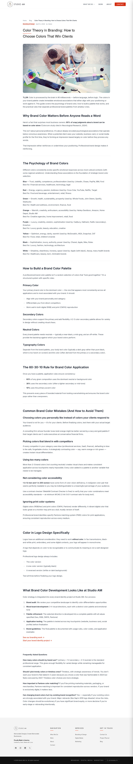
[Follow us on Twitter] (30, 748)
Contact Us (103, 734)
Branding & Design (81, 734)
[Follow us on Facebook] (16, 748)
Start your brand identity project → (37, 640)
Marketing (78, 741)
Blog (30, 20)
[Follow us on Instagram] (20, 748)
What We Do (88, 4)
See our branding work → (33, 637)
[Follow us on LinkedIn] (25, 748)
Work (100, 4)
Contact (120, 4)
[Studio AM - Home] (16, 4)
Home (25, 20)
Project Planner (104, 738)
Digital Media (79, 738)
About (109, 4)
